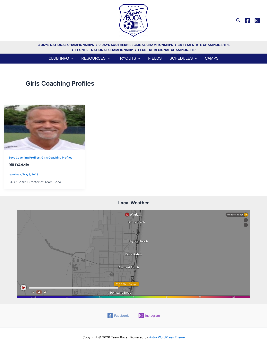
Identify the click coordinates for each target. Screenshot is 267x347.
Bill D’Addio (19, 165)
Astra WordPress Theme (167, 337)
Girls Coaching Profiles (56, 157)
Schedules (181, 58)
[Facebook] (247, 20)
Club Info (58, 58)
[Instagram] (257, 20)
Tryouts (127, 58)
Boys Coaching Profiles (24, 157)
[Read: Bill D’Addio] (44, 127)
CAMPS (212, 58)
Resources (93, 58)
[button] (238, 20)
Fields (155, 58)
